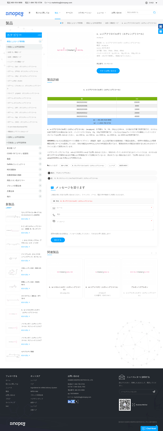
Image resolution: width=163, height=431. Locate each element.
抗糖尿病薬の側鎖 (14, 175)
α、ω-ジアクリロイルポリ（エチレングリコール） (88, 165)
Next (155, 253)
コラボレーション (85, 13)
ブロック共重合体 (14, 186)
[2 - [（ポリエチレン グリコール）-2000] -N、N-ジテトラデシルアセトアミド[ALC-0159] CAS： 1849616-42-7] (13, 230)
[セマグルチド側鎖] (13, 356)
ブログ (8, 399)
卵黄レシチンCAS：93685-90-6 (30, 283)
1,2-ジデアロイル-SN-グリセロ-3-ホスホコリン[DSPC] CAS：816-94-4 (31, 213)
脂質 (9, 159)
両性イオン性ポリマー (16, 180)
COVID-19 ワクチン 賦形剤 (17, 153)
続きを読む (25, 219)
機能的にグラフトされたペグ (18, 131)
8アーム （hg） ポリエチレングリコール (22, 117)
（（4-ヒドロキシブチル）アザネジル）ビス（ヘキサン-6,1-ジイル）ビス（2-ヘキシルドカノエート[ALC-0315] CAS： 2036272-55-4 (31, 241)
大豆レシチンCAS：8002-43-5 (31, 269)
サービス (69, 13)
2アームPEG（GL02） (15, 81)
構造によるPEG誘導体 (94, 23)
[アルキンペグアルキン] (139, 272)
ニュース (100, 13)
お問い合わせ (117, 13)
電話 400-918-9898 (14, 3)
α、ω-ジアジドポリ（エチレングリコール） (102, 287)
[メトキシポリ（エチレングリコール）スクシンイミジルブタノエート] (13, 328)
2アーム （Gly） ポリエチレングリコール (22, 76)
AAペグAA (64, 165)
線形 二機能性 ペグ (111, 23)
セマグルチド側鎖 (27, 351)
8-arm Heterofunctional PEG (17, 127)
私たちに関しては (42, 13)
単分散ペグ (11, 148)
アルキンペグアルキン (63, 173)
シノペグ (112, 165)
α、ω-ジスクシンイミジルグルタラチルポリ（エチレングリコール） (77, 178)
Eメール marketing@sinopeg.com (58, 3)
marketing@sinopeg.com (82, 397)
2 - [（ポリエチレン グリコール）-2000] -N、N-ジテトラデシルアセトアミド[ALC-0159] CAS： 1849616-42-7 (31, 227)
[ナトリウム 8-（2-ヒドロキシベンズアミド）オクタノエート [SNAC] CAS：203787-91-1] (13, 258)
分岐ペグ (34, 410)
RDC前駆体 (11, 170)
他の (9, 196)
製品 (56, 13)
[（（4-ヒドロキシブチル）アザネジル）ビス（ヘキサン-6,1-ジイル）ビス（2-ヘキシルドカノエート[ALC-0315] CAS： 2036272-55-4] (13, 244)
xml (7, 406)
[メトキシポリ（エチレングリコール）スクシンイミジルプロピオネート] (13, 342)
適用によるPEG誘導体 (16, 137)
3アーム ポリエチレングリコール (19, 98)
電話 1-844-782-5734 (33, 3)
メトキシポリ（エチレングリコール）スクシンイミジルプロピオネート (31, 339)
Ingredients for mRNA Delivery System (44, 388)
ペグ (32, 384)
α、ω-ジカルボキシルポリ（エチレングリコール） (30, 311)
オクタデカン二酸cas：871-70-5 (31, 297)
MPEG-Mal (34, 391)
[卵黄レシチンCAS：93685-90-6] (13, 286)
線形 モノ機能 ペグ (14, 52)
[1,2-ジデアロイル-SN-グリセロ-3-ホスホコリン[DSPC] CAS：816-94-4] (13, 216)
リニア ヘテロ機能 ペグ (16, 62)
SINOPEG (51, 141)
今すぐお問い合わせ (108, 71)
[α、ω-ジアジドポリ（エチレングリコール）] (102, 272)
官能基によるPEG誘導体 (17, 143)
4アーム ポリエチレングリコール (19, 103)
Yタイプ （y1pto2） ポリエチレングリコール (23, 93)
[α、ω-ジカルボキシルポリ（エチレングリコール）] (13, 314)
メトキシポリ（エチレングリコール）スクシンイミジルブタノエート (31, 325)
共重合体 (10, 191)
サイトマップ (10, 402)
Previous (152, 253)
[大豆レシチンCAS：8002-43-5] (13, 272)
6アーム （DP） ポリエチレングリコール (22, 108)
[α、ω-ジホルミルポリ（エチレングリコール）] (64, 272)
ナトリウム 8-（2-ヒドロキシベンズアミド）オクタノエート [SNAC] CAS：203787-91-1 (31, 255)
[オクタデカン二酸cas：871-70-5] (13, 300)
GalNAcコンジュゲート (16, 164)
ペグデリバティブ (37, 399)
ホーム (8, 380)
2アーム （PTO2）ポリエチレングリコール (23, 71)
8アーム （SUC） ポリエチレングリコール (22, 122)
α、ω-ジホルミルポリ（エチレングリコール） (65, 288)
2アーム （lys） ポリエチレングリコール (22, 66)
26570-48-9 (123, 165)
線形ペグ (34, 402)
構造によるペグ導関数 (75, 23)
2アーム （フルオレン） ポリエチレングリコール (24, 87)
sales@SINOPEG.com (54, 158)
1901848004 (74, 393)
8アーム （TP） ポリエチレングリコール (22, 112)
